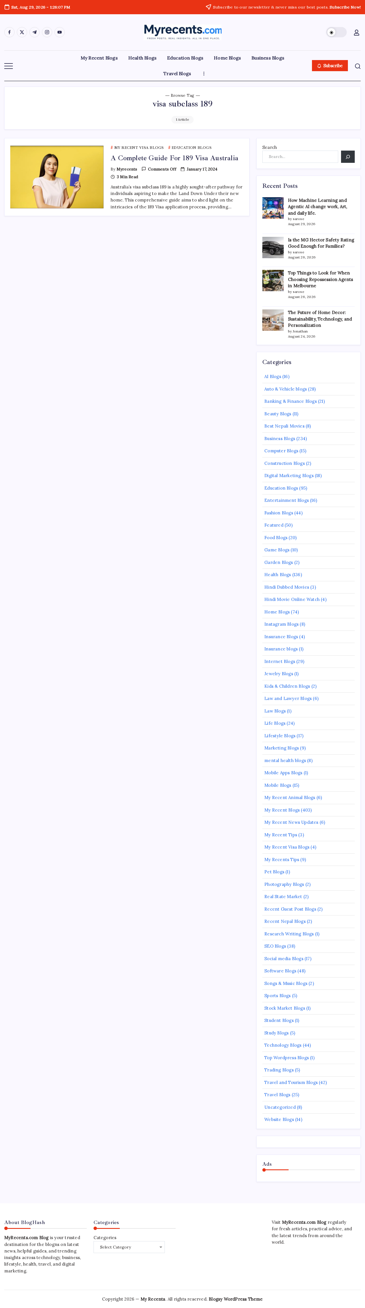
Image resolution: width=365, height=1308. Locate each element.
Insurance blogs (281, 649)
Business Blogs (279, 438)
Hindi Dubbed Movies (286, 587)
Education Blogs (281, 488)
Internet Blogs (279, 661)
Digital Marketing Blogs (289, 475)
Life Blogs (274, 723)
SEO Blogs (275, 946)
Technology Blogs (282, 1045)
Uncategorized (280, 1107)
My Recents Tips (281, 859)
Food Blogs (275, 537)
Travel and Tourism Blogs (291, 1082)
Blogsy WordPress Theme (236, 1299)
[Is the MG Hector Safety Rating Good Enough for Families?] (273, 247)
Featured (273, 525)
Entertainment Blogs (286, 500)
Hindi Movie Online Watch (292, 599)
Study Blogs (276, 1033)
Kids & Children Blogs (287, 686)
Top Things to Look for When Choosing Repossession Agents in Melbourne (320, 279)
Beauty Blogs (277, 413)
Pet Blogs (274, 871)
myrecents (127, 169)
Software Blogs (280, 971)
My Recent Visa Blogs (286, 847)
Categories (105, 1237)
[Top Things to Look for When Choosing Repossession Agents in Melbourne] (273, 280)
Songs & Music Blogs (285, 983)
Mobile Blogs (277, 785)
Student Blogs (279, 1020)
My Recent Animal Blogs (289, 797)
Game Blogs (276, 550)
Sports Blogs (277, 995)
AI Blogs (272, 376)
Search (269, 147)
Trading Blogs (279, 1070)
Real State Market (283, 896)
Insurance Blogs (281, 636)
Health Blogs (277, 574)
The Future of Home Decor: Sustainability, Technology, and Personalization (320, 319)
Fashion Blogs (278, 513)
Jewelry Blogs (278, 673)
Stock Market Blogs (284, 1008)
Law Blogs (275, 711)
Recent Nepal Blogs (285, 921)
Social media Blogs (283, 958)
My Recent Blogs (282, 810)
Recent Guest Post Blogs (290, 909)
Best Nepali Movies (284, 426)
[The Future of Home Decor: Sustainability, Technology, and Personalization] (273, 320)
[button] (336, 32)
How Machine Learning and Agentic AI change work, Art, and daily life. (317, 207)
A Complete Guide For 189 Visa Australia (174, 158)
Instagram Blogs (281, 624)
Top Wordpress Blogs (286, 1057)
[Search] (348, 157)
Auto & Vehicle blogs (285, 389)
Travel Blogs (277, 1094)
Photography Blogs (284, 884)
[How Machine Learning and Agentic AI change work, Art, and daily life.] (273, 208)
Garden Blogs (278, 562)
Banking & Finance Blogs (290, 401)
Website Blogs (279, 1119)
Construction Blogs (284, 463)
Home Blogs (277, 612)
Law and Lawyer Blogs (288, 698)
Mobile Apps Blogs (283, 772)
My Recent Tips (280, 834)
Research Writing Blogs (289, 934)
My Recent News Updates (291, 822)
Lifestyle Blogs (279, 735)
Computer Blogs (281, 450)
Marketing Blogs (281, 748)
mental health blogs (285, 760)
